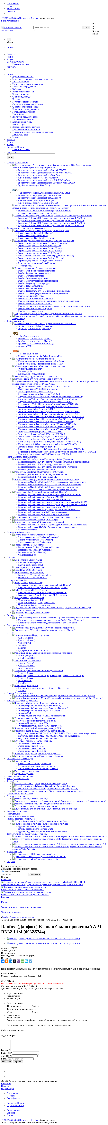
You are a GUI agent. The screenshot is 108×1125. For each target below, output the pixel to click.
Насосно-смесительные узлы (26, 127)
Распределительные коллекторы (27, 84)
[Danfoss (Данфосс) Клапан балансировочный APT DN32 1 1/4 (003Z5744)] (43, 938)
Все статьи (6, 879)
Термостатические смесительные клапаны (32, 132)
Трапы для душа (20, 134)
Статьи (10, 1115)
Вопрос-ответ (13, 1110)
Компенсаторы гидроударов (25, 109)
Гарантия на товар (21, 64)
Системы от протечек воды (25, 107)
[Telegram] (30, 961)
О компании (13, 1093)
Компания (6, 1083)
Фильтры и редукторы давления (27, 104)
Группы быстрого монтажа (25, 102)
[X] (14, 961)
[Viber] (18, 961)
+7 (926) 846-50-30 (10, 18)
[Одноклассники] (6, 961)
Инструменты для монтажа (25, 117)
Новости (11, 54)
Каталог (10, 47)
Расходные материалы (23, 119)
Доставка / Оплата (15, 62)
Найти (10, 158)
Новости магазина (13, 871)
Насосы (16, 99)
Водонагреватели (20, 94)
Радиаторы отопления (22, 76)
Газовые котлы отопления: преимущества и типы (25, 894)
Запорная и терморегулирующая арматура (32, 79)
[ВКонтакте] (2, 961)
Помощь (5, 1086)
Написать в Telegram (29, 18)
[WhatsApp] (22, 961)
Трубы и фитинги (20, 81)
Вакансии (11, 1113)
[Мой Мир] (10, 961)
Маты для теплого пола (23, 112)
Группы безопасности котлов (26, 129)
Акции (10, 57)
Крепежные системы (22, 122)
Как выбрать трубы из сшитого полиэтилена (22, 889)
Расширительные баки (23, 92)
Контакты (11, 67)
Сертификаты (13, 1098)
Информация (7, 1088)
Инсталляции (18, 124)
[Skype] (26, 961)
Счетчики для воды (21, 97)
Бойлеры (16, 89)
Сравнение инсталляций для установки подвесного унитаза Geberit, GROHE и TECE (42, 884)
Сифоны (16, 137)
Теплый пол (18, 114)
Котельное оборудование (24, 86)
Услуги (10, 59)
